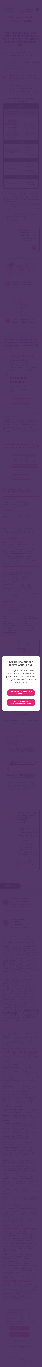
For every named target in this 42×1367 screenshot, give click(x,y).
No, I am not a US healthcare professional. (21, 702)
